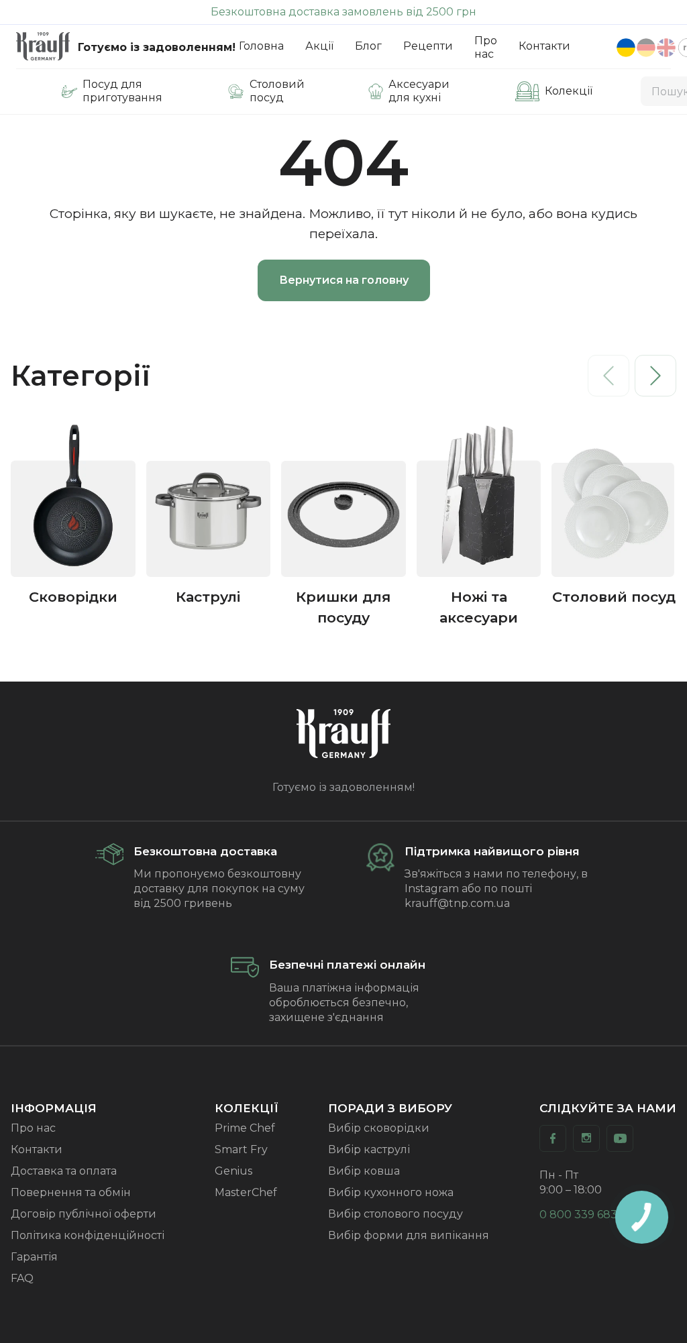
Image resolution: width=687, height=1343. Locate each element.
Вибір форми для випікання (408, 1235)
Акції (319, 46)
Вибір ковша (364, 1171)
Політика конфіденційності (87, 1235)
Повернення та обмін (71, 1192)
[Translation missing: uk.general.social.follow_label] (552, 1138)
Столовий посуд (277, 91)
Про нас (485, 47)
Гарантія (34, 1256)
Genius (233, 1171)
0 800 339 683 (578, 1214)
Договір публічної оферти (83, 1213)
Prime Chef (245, 1128)
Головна (261, 46)
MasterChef (246, 1192)
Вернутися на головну (344, 280)
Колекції (568, 91)
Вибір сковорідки (378, 1128)
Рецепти (428, 46)
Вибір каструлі (369, 1149)
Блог (368, 46)
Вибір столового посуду (395, 1213)
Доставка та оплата (64, 1171)
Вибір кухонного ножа (391, 1192)
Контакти (544, 46)
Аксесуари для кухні (419, 91)
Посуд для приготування (122, 91)
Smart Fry (241, 1149)
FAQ (22, 1278)
